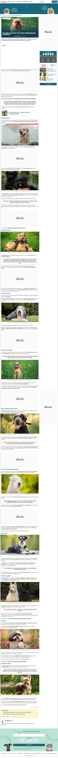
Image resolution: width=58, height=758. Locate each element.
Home (3, 15)
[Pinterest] (53, 54)
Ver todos (48, 84)
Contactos (20, 753)
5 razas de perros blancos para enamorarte (51, 75)
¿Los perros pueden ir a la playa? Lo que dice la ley (51, 70)
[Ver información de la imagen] (37, 18)
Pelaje (17, 716)
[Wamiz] (3, 1)
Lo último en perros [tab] (52, 65)
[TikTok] (50, 54)
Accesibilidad (29, 755)
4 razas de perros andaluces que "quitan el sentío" (14, 714)
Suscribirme (29, 745)
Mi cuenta (55, 1)
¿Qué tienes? (29, 738)
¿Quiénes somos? (5, 753)
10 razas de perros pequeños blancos (50, 79)
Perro (23, 740)
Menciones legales (40, 753)
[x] (46, 54)
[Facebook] (44, 54)
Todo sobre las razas (17, 15)
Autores (13, 753)
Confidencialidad (29, 753)
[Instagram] (48, 54)
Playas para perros (50, 68)
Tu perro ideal (10, 15)
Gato (28, 740)
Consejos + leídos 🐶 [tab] (44, 65)
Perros (6, 15)
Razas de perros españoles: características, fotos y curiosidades (17, 712)
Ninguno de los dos (34, 740)
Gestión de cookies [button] (51, 753)
